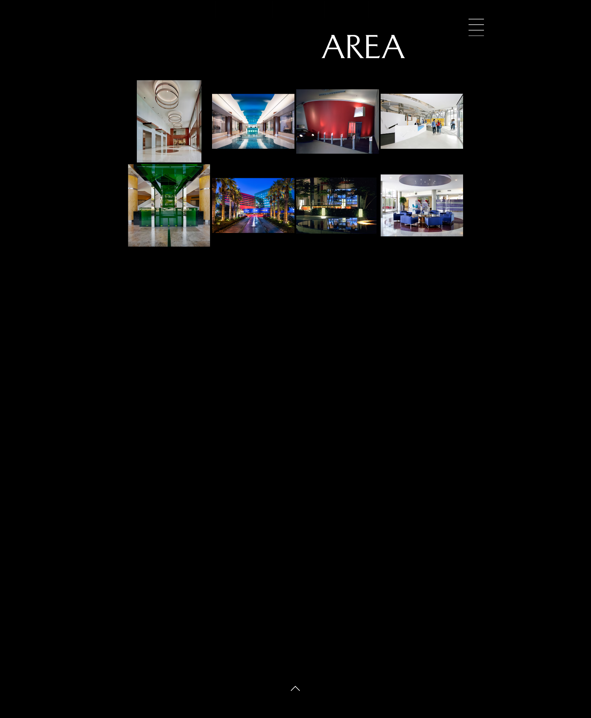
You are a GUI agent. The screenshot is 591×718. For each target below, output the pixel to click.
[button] (476, 27)
